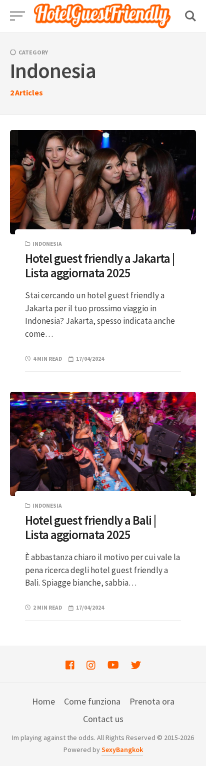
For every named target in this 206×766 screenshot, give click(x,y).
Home (43, 701)
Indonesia (47, 243)
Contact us (103, 719)
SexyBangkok (122, 749)
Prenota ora (152, 701)
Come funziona (92, 701)
